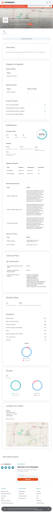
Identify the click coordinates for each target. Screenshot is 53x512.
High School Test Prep (5, 500)
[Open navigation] (50, 2)
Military (2, 498)
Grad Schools (9, 6)
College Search (22, 491)
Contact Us (38, 493)
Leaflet (36, 8)
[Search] (47, 2)
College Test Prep (4, 491)
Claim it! (30, 24)
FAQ (37, 496)
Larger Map (4, 26)
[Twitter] (2, 467)
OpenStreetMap (43, 8)
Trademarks (38, 500)
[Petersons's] (8, 2)
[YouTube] (9, 467)
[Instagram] (13, 467)
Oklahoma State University (19, 6)
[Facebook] (6, 467)
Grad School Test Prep (5, 493)
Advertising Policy (40, 503)
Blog (37, 498)
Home (2, 6)
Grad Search (21, 493)
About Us (38, 491)
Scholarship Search (23, 496)
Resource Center (22, 498)
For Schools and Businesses (7, 503)
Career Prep (3, 496)
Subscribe (28, 479)
